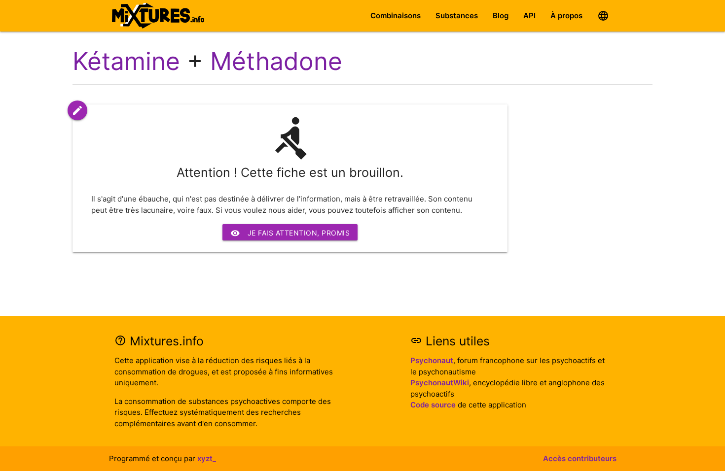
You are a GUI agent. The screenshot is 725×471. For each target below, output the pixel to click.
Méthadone (276, 61)
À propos (566, 15)
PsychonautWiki (439, 382)
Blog (500, 15)
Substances (456, 15)
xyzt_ (206, 458)
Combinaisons (395, 15)
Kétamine (126, 61)
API (529, 15)
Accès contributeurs (579, 458)
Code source (433, 404)
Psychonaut (431, 360)
